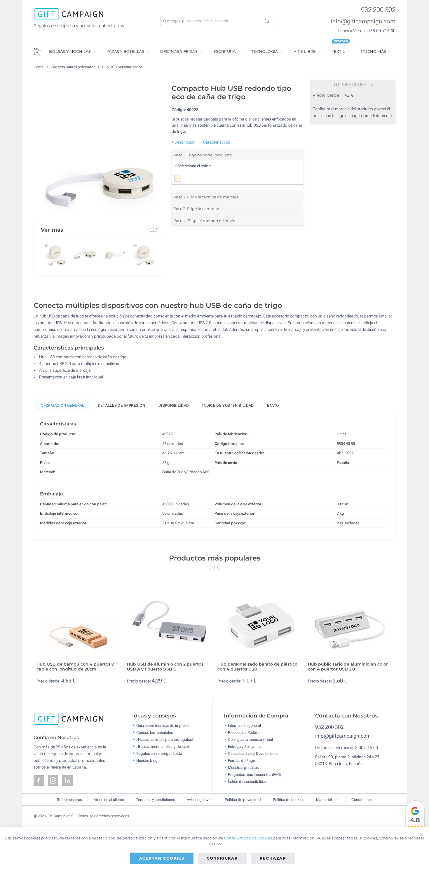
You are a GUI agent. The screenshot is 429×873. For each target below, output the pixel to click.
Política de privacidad (243, 799)
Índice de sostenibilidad (228, 405)
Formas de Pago (241, 760)
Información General (61, 405)
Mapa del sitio (327, 799)
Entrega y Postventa (244, 746)
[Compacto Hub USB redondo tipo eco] (99, 151)
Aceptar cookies (161, 858)
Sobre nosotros (69, 799)
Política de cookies (288, 799)
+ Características (215, 142)
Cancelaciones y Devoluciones (253, 753)
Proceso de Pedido (243, 732)
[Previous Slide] (150, 229)
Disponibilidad (173, 405)
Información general (244, 725)
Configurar (222, 858)
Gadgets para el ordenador (73, 67)
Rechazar (273, 858)
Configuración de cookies (248, 838)
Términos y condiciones (155, 799)
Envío (273, 405)
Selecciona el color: (193, 166)
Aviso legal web (200, 799)
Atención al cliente (109, 799)
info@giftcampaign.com (363, 21)
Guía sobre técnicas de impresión (163, 725)
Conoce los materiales (154, 732)
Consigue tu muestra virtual (250, 739)
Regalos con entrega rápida (159, 753)
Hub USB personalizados (122, 67)
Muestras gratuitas (243, 767)
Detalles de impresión (121, 405)
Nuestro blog (147, 760)
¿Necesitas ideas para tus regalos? (164, 739)
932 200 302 (378, 10)
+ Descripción (184, 142)
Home (38, 67)
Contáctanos (361, 799)
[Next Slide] (156, 229)
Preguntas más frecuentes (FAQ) (254, 774)
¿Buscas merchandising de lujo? (162, 746)
